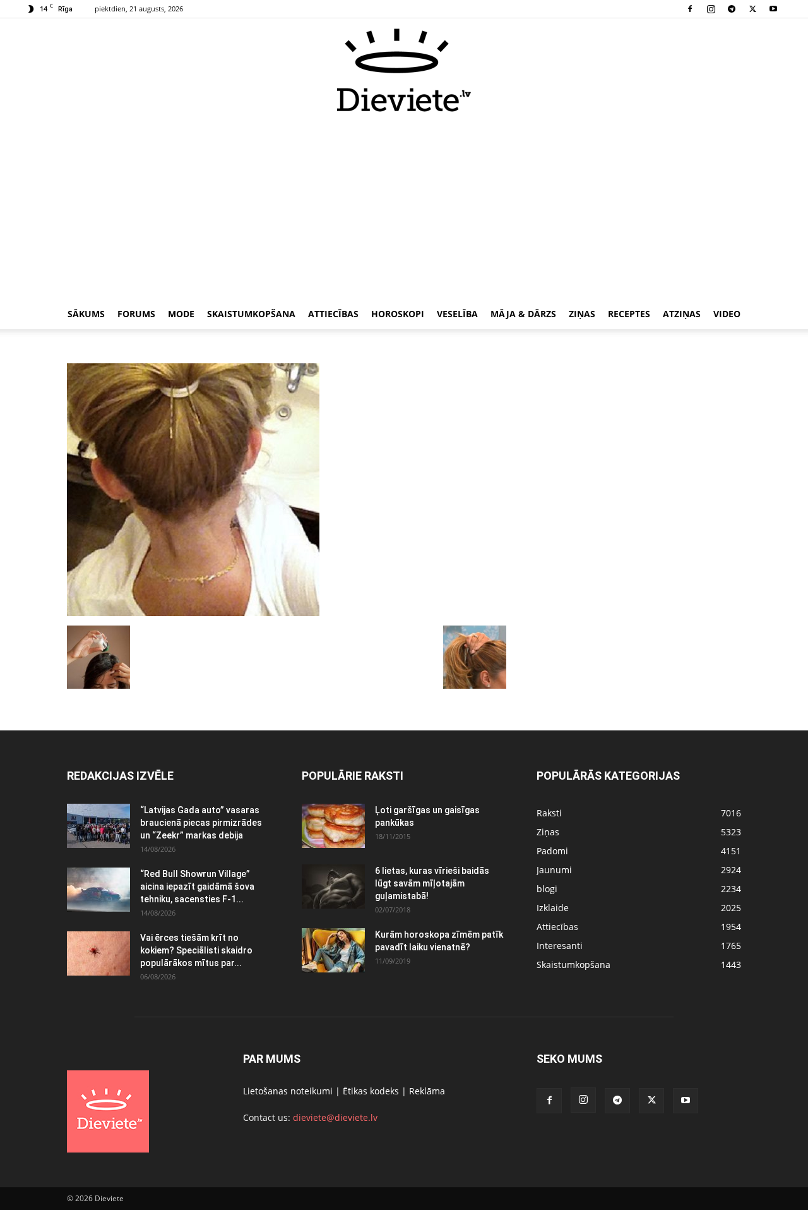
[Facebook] (689, 9)
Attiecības (333, 314)
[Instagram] (710, 9)
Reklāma (427, 1091)
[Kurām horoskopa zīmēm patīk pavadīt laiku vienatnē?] (333, 950)
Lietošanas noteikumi (288, 1091)
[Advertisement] (404, 207)
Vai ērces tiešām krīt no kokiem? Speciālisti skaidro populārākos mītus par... (196, 950)
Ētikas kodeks (371, 1091)
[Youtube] (773, 9)
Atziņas (682, 314)
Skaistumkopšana (251, 314)
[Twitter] (752, 9)
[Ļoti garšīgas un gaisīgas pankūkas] (333, 826)
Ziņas (582, 314)
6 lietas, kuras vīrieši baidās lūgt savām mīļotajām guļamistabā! (432, 883)
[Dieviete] (404, 70)
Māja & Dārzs (523, 314)
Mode (181, 314)
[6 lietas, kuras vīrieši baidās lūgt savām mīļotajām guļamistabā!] (333, 886)
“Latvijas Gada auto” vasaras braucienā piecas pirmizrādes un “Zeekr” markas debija (201, 822)
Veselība (457, 314)
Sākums (86, 314)
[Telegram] (731, 9)
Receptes (629, 314)
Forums (136, 314)
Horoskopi (397, 314)
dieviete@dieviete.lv (335, 1117)
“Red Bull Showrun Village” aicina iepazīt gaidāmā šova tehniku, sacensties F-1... (197, 886)
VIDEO (726, 314)
